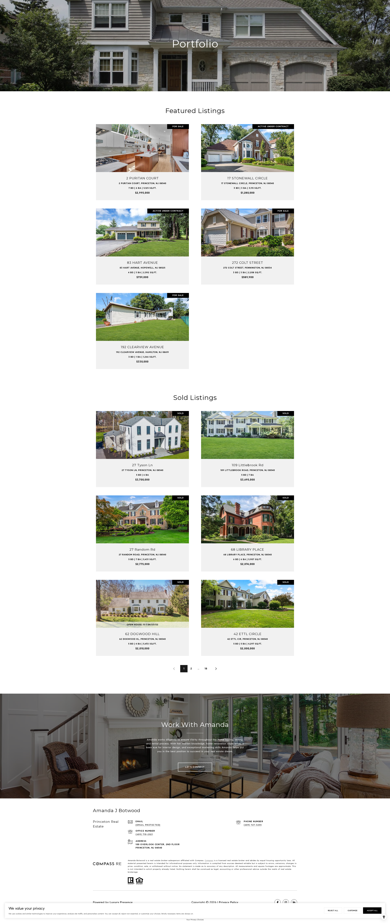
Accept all (372, 910)
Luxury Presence (121, 902)
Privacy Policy (228, 902)
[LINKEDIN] (294, 902)
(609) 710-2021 (144, 834)
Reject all (333, 910)
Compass (209, 860)
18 (206, 668)
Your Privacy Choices (195, 919)
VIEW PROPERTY (142, 160)
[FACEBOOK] (278, 902)
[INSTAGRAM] (286, 902)
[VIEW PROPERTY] (142, 158)
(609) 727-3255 (253, 825)
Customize (352, 910)
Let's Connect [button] (195, 767)
